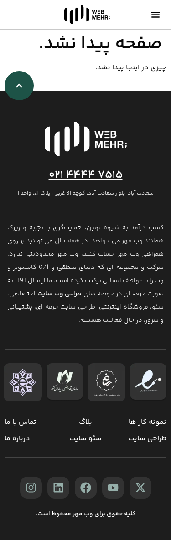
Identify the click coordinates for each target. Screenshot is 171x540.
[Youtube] (113, 488)
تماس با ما (20, 422)
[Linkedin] (58, 488)
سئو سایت (85, 438)
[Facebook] (86, 488)
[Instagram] (31, 488)
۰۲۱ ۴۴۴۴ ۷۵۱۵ (86, 175)
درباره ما (17, 438)
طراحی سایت (147, 438)
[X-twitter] (140, 488)
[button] (155, 14)
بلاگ (85, 422)
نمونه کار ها (147, 422)
